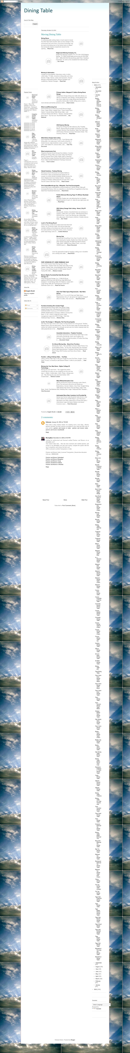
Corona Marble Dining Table (97, 613)
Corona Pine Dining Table (97, 592)
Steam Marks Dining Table (97, 155)
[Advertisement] (65, 16)
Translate (98, 1008)
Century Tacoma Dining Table (98, 167)
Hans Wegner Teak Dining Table (98, 403)
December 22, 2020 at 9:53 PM (61, 438)
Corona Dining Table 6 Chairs (98, 625)
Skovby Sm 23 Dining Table (97, 360)
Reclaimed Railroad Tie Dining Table (98, 864)
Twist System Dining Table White (98, 705)
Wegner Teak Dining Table (97, 375)
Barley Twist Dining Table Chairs (97, 734)
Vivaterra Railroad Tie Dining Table (98, 827)
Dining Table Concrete (98, 343)
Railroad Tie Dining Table (97, 857)
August (98, 966)
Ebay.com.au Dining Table (98, 460)
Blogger (73, 1040)
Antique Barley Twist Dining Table (97, 714)
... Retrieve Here (59, 317)
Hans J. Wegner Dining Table (98, 411)
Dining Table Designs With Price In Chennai (98, 102)
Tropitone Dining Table (97, 540)
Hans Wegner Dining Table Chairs (98, 382)
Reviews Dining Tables (34, 192)
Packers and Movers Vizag (53, 461)
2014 (95, 85)
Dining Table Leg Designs (34, 229)
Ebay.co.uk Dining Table (98, 349)
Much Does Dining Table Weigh (98, 491)
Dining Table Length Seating (34, 268)
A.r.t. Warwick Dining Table (98, 560)
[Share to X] (70, 412)
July (97, 969)
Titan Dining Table (97, 820)
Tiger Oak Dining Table (98, 945)
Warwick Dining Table (97, 586)
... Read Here (62, 81)
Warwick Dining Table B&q (97, 553)
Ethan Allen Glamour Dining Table (98, 148)
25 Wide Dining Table (97, 662)
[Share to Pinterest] (74, 412)
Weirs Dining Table (97, 485)
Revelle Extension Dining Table (98, 467)
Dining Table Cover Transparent (98, 250)
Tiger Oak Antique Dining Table (98, 932)
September (99, 963)
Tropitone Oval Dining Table (97, 534)
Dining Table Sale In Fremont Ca (98, 440)
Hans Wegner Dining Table (98, 433)
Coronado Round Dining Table (97, 606)
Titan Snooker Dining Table (98, 809)
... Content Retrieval (62, 231)
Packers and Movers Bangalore (54, 459)
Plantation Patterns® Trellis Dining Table (98, 770)
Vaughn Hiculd (30, 291)
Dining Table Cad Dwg (34, 211)
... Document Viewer (63, 340)
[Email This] (66, 412)
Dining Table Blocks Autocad (34, 249)
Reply (47, 432)
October (98, 95)
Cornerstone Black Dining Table (98, 314)
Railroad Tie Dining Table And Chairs (97, 873)
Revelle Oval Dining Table (97, 474)
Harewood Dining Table (34, 96)
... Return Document (71, 245)
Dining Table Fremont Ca (98, 453)
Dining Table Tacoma (98, 173)
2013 (95, 989)
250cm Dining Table (97, 650)
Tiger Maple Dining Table (97, 939)
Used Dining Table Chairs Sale (97, 220)
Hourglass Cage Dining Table (98, 284)
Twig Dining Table (98, 672)
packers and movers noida (80, 428)
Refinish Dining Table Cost (97, 337)
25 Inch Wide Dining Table (97, 656)
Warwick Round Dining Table (97, 573)
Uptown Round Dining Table (97, 783)
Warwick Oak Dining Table (97, 566)
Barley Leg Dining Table (98, 741)
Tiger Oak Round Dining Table (98, 920)
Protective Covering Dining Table (98, 258)
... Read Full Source (59, 285)
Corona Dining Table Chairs (97, 632)
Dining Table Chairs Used (97, 236)
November (98, 91)
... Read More (71, 133)
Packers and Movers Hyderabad (54, 457)
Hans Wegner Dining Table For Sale (98, 367)
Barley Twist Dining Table (97, 747)
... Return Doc (50, 48)
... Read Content (69, 102)
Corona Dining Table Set (97, 639)
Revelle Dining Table (97, 480)
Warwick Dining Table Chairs (97, 580)
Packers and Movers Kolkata (54, 462)
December (98, 87)
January (98, 985)
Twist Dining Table (97, 699)
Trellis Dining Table (97, 777)
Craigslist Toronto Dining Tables (34, 116)
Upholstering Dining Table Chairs (98, 243)
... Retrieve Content (56, 271)
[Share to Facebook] (72, 412)
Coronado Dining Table (97, 619)
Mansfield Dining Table (97, 271)
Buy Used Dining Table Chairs (98, 188)
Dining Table (38, 11)
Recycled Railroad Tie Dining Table (98, 843)
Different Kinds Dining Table (97, 124)
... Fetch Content (49, 161)
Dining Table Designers (98, 117)
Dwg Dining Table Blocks (34, 136)
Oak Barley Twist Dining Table (98, 721)
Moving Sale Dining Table (97, 515)
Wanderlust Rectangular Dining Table (98, 951)
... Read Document (79, 298)
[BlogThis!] (68, 412)
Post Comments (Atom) (68, 505)
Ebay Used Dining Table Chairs (98, 213)
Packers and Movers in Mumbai (54, 464)
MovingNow (49, 438)
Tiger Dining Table (97, 905)
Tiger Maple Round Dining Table (97, 912)
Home (65, 500)
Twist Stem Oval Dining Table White (98, 678)
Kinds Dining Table (97, 130)
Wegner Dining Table (97, 396)
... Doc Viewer (60, 61)
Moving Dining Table (97, 521)
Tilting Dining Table (97, 881)
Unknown (48, 422)
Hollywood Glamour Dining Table (98, 142)
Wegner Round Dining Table (97, 390)
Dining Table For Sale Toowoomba (98, 801)
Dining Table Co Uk (98, 354)
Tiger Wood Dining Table (98, 925)
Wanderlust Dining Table (98, 958)
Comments (29, 308)
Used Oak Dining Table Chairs (98, 195)
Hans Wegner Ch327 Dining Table (98, 418)
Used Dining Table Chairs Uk (97, 180)
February (98, 981)
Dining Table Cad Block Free (34, 172)
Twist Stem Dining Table (98, 727)
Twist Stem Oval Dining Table (98, 693)
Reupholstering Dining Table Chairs (98, 507)
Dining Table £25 (97, 667)
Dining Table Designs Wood (98, 110)
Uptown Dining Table (97, 789)
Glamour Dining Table (97, 135)
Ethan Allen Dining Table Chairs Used (98, 228)
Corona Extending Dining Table (98, 599)
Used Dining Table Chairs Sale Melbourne (98, 204)
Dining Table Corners (98, 326)
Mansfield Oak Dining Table (97, 277)
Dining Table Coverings (98, 265)
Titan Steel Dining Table (98, 815)
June (97, 971)
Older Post (84, 500)
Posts (28, 305)
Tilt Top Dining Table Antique (98, 887)
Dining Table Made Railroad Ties (98, 835)
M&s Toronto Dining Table (34, 153)
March (97, 978)
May (97, 974)
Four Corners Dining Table (98, 291)
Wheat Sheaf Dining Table (97, 546)
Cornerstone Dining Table (98, 320)
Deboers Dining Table (97, 331)
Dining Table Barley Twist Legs (97, 761)
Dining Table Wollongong (98, 527)
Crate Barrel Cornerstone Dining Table (98, 306)
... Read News (60, 202)
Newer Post (46, 500)
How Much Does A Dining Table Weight (98, 499)
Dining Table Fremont (98, 447)
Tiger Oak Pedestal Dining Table (98, 899)
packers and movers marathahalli (55, 429)
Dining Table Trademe (98, 794)
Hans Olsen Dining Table (97, 426)
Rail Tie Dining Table (97, 850)
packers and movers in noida (62, 428)
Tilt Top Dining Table (97, 893)
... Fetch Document (71, 404)
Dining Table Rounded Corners (98, 298)
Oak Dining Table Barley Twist (98, 754)
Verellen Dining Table (97, 645)
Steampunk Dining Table (98, 161)
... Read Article (64, 190)
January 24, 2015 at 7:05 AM (60, 422)
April (97, 976)
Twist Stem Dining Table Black (98, 686)
